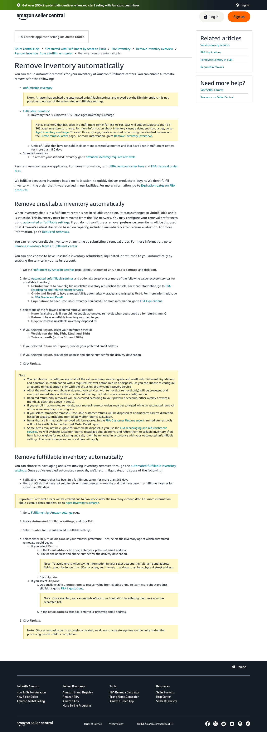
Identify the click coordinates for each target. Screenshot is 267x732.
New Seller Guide (27, 696)
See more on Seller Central (217, 97)
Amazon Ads (71, 701)
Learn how (132, 5)
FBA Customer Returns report (125, 420)
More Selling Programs (77, 705)
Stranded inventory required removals (110, 157)
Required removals (55, 231)
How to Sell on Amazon (31, 692)
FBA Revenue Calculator (125, 692)
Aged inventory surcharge (52, 132)
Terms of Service (93, 724)
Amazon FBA (71, 696)
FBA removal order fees (127, 166)
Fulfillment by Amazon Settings (53, 269)
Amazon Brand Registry (78, 692)
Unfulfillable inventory (37, 87)
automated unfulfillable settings (46, 222)
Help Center (163, 696)
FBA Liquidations (151, 301)
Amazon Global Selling (31, 701)
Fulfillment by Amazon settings (51, 512)
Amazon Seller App (122, 701)
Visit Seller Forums (211, 90)
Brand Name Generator (124, 696)
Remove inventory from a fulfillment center (46, 246)
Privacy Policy (115, 724)
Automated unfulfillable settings (52, 278)
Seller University (166, 701)
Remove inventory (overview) (133, 136)
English (241, 667)
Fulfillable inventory (36, 111)
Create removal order (54, 136)
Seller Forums (165, 692)
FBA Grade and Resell (49, 297)
